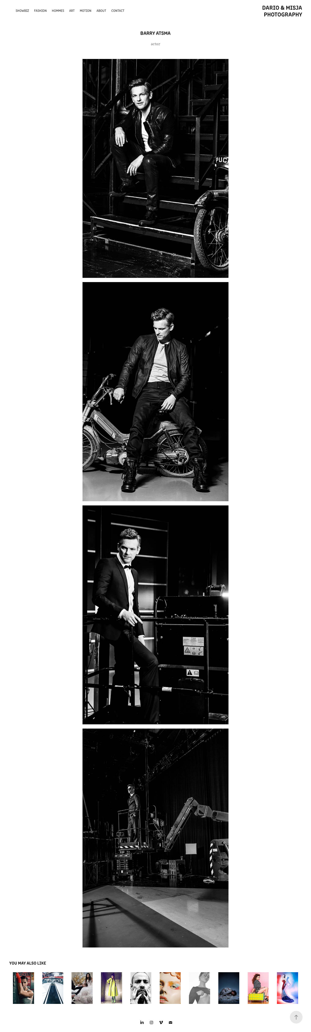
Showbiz (22, 10)
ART (72, 10)
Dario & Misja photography (282, 10)
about (101, 10)
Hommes (58, 10)
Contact (117, 10)
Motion (85, 10)
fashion (40, 10)
